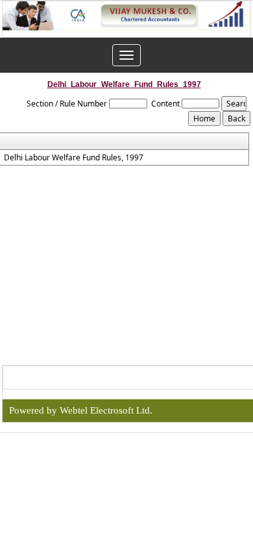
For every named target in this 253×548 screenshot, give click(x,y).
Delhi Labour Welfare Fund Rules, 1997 (73, 158)
